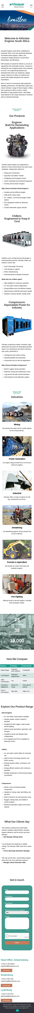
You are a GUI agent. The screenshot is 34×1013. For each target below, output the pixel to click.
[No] (32, 1008)
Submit (17, 942)
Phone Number (8, 903)
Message (7, 916)
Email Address (9, 896)
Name (7, 889)
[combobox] (17, 912)
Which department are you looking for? (15, 910)
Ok (17, 1010)
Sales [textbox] (7, 912)
